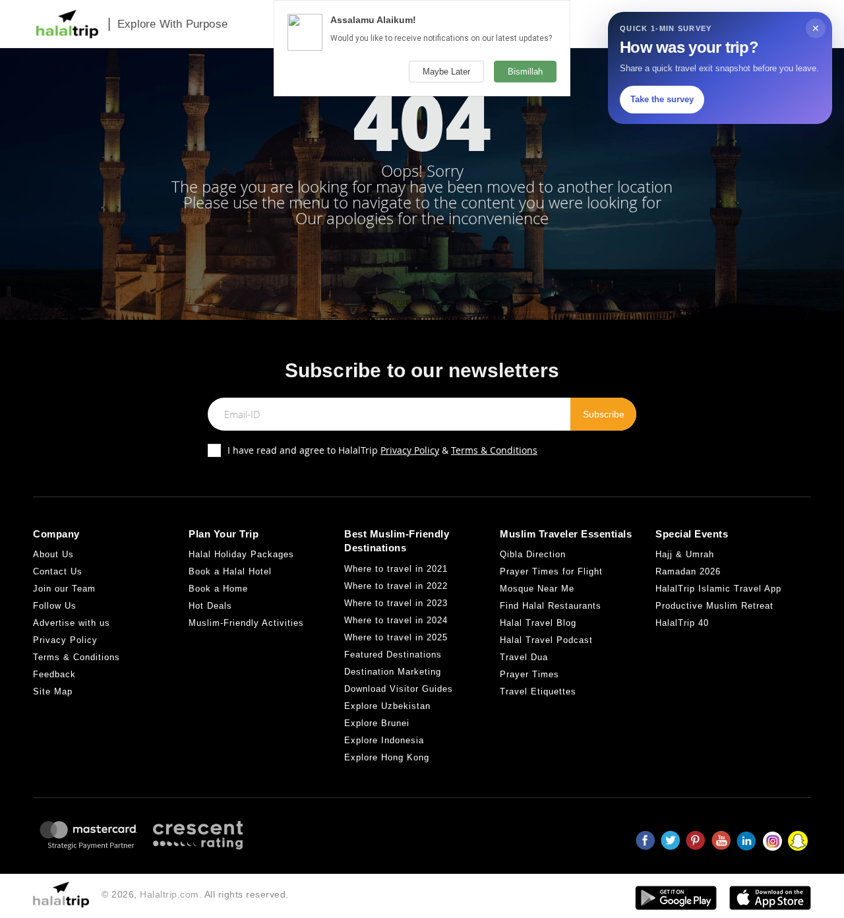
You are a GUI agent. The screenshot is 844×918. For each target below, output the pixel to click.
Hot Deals (210, 606)
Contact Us (57, 571)
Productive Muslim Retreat (714, 606)
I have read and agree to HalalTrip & (382, 450)
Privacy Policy (409, 450)
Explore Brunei (376, 723)
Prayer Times (529, 674)
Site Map (53, 691)
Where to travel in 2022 (396, 586)
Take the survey (662, 99)
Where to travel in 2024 (396, 620)
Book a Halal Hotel (230, 571)
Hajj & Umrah (684, 554)
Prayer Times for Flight (551, 571)
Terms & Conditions (494, 450)
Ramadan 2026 (688, 571)
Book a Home (218, 589)
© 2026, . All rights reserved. (195, 894)
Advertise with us (71, 623)
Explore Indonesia (384, 740)
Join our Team (64, 589)
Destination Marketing (392, 672)
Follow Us (54, 606)
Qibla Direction (533, 554)
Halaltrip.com (169, 894)
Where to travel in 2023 (396, 603)
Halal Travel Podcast (546, 640)
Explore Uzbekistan (387, 706)
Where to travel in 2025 (396, 637)
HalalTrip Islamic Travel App (718, 589)
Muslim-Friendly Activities (246, 623)
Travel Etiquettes (538, 691)
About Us (53, 554)
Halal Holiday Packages (241, 554)
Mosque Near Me (537, 589)
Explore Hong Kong (386, 757)
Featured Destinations (393, 654)
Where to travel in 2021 (396, 569)
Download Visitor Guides (398, 689)
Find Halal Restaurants (550, 606)
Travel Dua (524, 657)
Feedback (54, 674)
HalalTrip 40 (682, 623)
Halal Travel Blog (538, 623)
